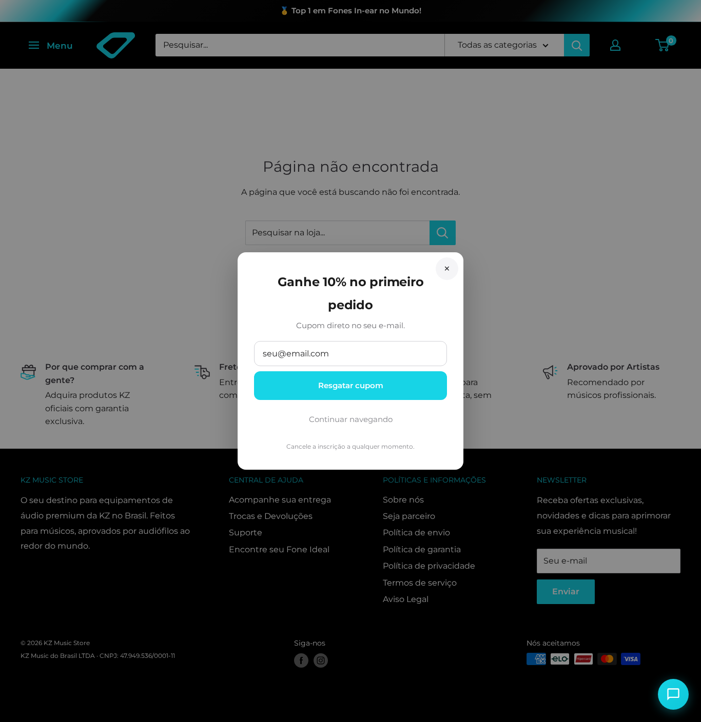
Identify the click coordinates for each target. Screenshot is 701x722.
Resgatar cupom (350, 385)
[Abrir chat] (673, 694)
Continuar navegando (351, 419)
